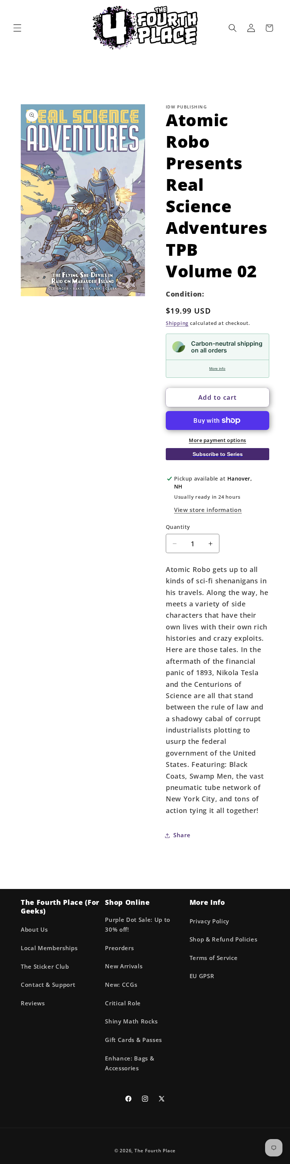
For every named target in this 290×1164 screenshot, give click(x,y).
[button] (17, 28)
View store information (208, 510)
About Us (34, 930)
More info (217, 368)
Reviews (33, 1003)
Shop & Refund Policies (224, 939)
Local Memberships (49, 948)
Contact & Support (48, 985)
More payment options (217, 440)
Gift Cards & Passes (133, 1040)
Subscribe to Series (218, 454)
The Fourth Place (155, 1150)
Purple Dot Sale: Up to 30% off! (137, 925)
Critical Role (123, 1003)
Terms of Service (214, 958)
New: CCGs (121, 985)
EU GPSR (202, 976)
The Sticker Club (45, 967)
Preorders (119, 948)
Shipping (177, 323)
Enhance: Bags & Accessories (129, 1063)
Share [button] (181, 835)
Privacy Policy (209, 921)
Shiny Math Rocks (131, 1021)
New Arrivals (123, 966)
